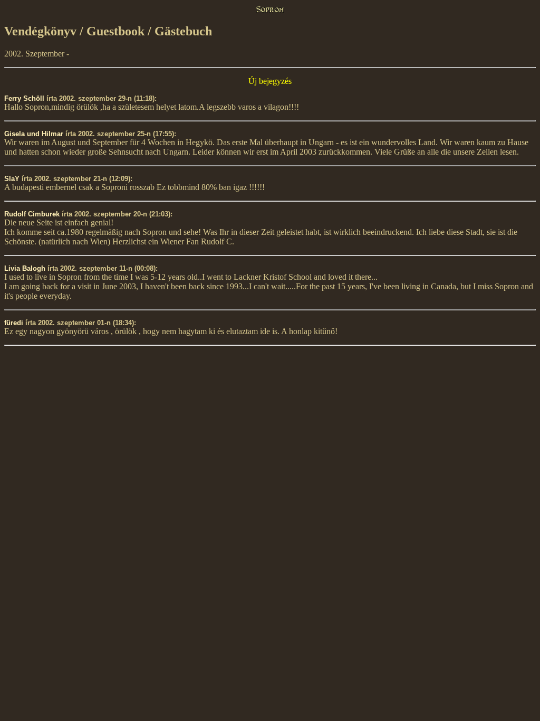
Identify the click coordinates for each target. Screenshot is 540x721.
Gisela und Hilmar (33, 134)
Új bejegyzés (270, 81)
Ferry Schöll (24, 98)
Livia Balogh (24, 268)
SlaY (12, 179)
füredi (13, 323)
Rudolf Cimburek (32, 214)
